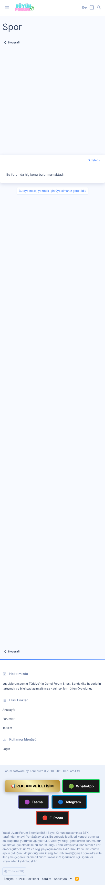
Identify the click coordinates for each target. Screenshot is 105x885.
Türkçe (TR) (15, 871)
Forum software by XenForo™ (41, 771)
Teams (33, 801)
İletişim (7, 728)
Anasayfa (8, 710)
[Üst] (71, 879)
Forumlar (8, 719)
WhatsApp (81, 786)
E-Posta (52, 817)
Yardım (46, 879)
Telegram (69, 801)
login (6, 749)
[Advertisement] (52, 102)
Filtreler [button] (92, 160)
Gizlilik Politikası (27, 879)
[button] (7, 7)
